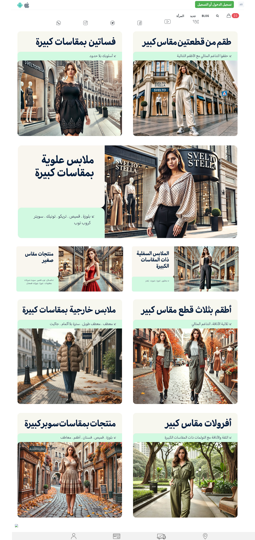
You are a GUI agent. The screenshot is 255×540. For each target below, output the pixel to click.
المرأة (180, 16)
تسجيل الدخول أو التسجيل (214, 4)
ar (241, 4)
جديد (193, 16)
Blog (205, 16)
